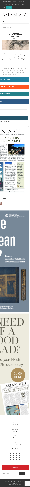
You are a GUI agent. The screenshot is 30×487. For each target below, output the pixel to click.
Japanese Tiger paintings (20, 70)
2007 (15, 459)
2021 (18, 453)
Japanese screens (16, 69)
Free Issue (15, 426)
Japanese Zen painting (6, 72)
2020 (21, 453)
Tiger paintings (15, 74)
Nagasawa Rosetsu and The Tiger (15, 35)
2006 (18, 459)
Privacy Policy (15, 431)
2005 (21, 459)
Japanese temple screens (10, 70)
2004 (15, 461)
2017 (15, 455)
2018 (12, 455)
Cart (23, 4)
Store (10, 8)
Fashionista (12, 485)
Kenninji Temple (13, 72)
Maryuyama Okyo (20, 72)
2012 (15, 457)
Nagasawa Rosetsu (8, 74)
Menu (3, 21)
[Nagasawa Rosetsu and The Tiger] (15, 45)
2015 (21, 455)
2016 (18, 455)
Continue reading (15, 64)
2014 (9, 457)
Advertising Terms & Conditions (15, 444)
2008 (12, 459)
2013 (12, 457)
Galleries (15, 440)
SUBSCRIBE (15, 467)
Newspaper (15, 422)
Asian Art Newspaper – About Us (10, 1)
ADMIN (4, 8)
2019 (9, 455)
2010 (21, 457)
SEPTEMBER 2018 (6, 69)
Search (22, 474)
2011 (18, 457)
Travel (15, 442)
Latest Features (15, 424)
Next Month (15, 429)
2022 (15, 453)
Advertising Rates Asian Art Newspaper (11, 4)
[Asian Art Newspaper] (15, 15)
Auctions (15, 437)
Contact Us (21, 1)
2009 (9, 459)
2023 (12, 453)
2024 (9, 453)
